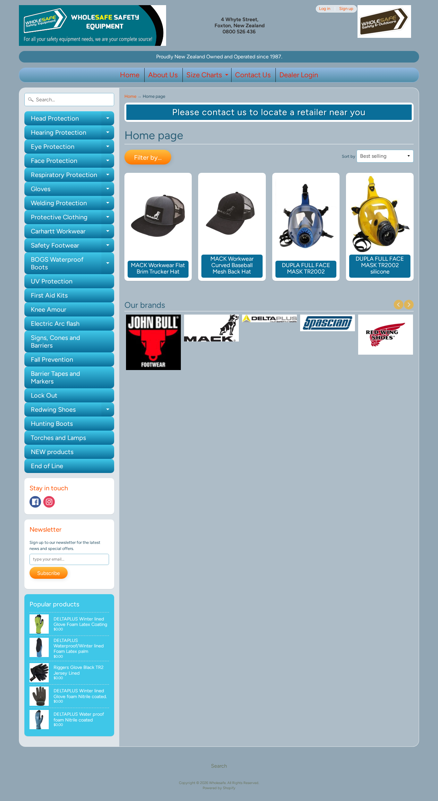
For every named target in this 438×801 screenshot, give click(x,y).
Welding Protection (72, 204)
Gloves (72, 190)
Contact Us (253, 75)
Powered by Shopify (219, 788)
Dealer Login (298, 75)
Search (219, 766)
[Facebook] (35, 502)
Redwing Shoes (72, 411)
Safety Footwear (72, 246)
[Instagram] (49, 502)
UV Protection (51, 281)
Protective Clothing (72, 218)
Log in (324, 9)
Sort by (348, 156)
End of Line (47, 466)
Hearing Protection (72, 134)
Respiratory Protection (72, 176)
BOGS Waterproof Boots (72, 264)
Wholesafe (217, 782)
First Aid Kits (49, 295)
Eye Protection (72, 148)
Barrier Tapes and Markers (55, 377)
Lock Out (44, 395)
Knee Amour (48, 309)
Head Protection (72, 119)
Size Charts (208, 76)
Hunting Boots (52, 423)
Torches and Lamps (58, 438)
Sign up (346, 9)
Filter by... (148, 157)
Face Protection (72, 162)
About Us (163, 75)
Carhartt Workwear (72, 232)
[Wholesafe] (92, 25)
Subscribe (48, 573)
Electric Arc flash (55, 323)
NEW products (52, 452)
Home (129, 75)
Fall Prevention (52, 359)
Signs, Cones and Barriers (55, 341)
